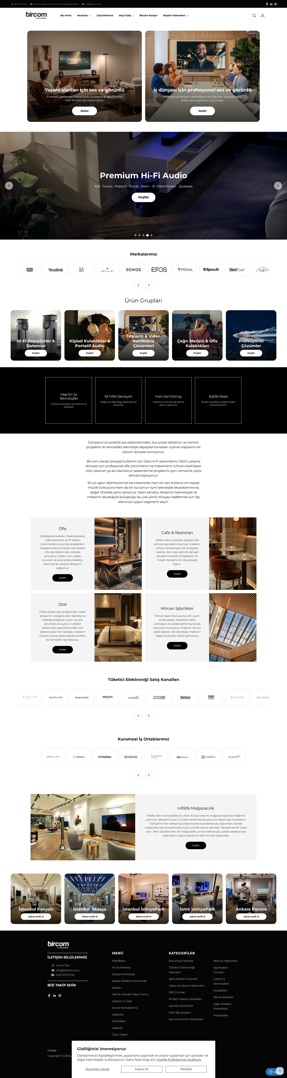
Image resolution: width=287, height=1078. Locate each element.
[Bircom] (36, 15)
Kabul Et (142, 1069)
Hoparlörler (220, 1015)
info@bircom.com (68, 970)
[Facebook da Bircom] (266, 4)
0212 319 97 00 (65, 975)
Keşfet (85, 110)
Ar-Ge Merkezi (121, 967)
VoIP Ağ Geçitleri (180, 1012)
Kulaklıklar (220, 990)
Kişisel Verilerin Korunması (129, 981)
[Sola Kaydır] (138, 285)
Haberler (118, 1014)
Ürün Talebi (119, 1034)
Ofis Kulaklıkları (223, 997)
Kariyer (116, 987)
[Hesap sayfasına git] (261, 15)
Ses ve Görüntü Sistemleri (186, 1019)
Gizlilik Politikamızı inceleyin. (179, 1060)
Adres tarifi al (36, 916)
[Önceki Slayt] (9, 186)
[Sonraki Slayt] (278, 186)
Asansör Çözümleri (181, 1005)
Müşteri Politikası (123, 974)
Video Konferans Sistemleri (186, 985)
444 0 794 (62, 965)
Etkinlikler (119, 1021)
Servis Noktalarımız (124, 1007)
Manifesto (118, 960)
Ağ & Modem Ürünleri (183, 979)
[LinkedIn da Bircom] (271, 4)
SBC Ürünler (177, 992)
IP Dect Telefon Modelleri (185, 999)
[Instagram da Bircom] (275, 4)
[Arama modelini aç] (254, 15)
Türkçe (52, 1050)
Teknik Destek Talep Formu (130, 994)
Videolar (117, 1028)
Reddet (186, 1069)
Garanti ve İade (122, 1001)
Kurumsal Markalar (181, 960)
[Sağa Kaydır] (149, 285)
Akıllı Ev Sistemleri (225, 960)
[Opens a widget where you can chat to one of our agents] (274, 1072)
